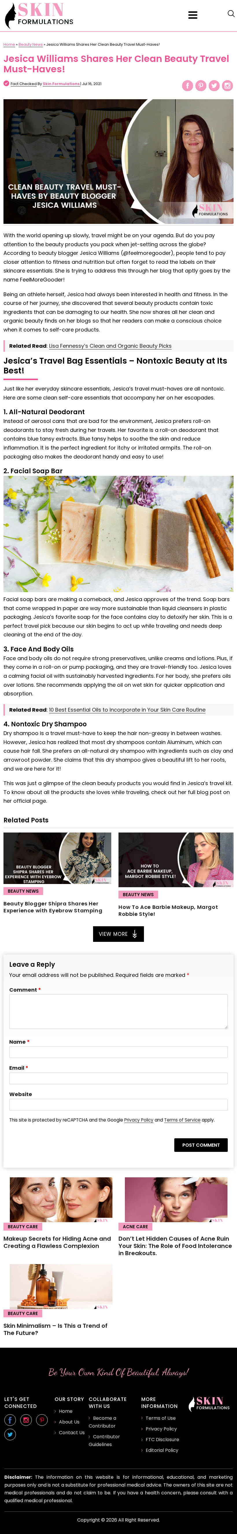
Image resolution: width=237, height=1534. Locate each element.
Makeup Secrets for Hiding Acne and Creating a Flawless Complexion (57, 1242)
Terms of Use (161, 1418)
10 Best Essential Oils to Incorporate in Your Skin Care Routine (127, 709)
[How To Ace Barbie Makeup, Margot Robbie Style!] (176, 885)
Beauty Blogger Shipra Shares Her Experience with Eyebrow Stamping (52, 907)
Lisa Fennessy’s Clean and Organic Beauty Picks (110, 345)
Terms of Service (182, 1120)
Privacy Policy (138, 1120)
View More (113, 934)
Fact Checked (24, 83)
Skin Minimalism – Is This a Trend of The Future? (55, 1329)
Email (18, 1067)
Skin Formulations (61, 83)
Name (19, 1041)
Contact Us (72, 1432)
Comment (25, 989)
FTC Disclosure (162, 1439)
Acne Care (135, 1227)
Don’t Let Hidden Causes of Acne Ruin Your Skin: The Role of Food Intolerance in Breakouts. (175, 1246)
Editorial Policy (162, 1450)
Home (9, 44)
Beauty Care (23, 1227)
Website (20, 1094)
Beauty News (30, 44)
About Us (69, 1422)
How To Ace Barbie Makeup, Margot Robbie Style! (168, 910)
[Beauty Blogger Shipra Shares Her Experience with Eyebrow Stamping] (57, 882)
